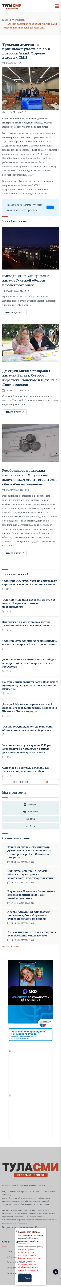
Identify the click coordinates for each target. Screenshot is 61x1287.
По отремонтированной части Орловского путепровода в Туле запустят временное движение (30, 685)
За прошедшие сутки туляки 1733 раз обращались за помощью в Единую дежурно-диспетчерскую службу (26, 749)
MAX (32, 818)
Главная (6, 19)
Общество (20, 19)
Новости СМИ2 (10, 946)
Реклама (11, 1267)
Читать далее (13, 312)
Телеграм (32, 804)
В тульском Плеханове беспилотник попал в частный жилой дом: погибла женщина (31, 895)
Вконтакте (33, 811)
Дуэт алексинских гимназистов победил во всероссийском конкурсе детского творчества (29, 663)
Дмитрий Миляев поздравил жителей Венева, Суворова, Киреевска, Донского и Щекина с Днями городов (29, 378)
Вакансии (12, 1272)
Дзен (32, 826)
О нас (10, 1251)
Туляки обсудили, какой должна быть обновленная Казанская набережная (27, 728)
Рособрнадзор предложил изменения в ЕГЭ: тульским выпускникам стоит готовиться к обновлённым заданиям (29, 477)
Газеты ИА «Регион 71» (19, 1262)
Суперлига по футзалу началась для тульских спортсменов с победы (25, 769)
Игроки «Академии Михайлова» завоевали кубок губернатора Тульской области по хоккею (28, 915)
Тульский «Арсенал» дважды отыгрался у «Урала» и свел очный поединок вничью (29, 582)
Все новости (20, 781)
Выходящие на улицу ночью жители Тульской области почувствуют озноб (25, 280)
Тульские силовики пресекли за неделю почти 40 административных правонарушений (29, 603)
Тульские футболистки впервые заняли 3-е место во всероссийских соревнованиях (30, 642)
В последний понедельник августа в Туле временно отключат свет (31, 933)
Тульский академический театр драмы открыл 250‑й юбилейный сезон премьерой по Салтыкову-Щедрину (29, 852)
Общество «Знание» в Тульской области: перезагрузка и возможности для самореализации (30, 874)
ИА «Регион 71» (15, 1256)
